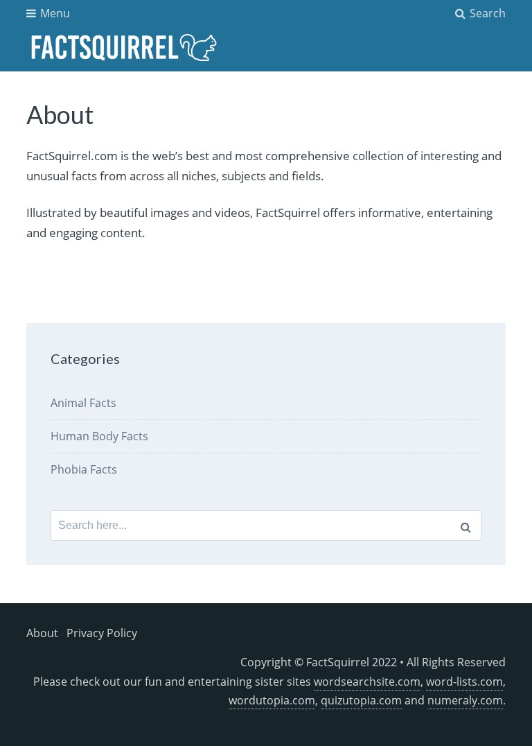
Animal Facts (83, 402)
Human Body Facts (99, 436)
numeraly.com (465, 700)
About (42, 633)
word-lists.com (464, 681)
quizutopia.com (361, 700)
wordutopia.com (272, 700)
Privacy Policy (101, 633)
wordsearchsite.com (367, 681)
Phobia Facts (84, 469)
